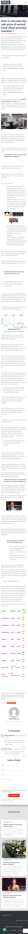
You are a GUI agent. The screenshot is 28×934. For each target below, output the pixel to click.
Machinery (13, 930)
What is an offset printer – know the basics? (12, 863)
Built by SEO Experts (6, 915)
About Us (6, 930)
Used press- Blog (11, 703)
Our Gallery (21, 930)
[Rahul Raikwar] (14, 711)
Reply (24, 747)
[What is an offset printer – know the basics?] (14, 848)
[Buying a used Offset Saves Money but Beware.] (14, 884)
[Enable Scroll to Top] (25, 931)
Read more (9, 835)
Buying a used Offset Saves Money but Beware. (12, 896)
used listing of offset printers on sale (10, 592)
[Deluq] (6, 2)
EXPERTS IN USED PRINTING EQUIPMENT (14, 926)
